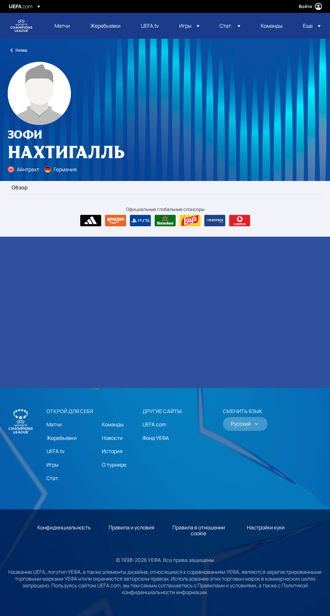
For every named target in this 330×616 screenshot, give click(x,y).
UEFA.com (154, 424)
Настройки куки (266, 527)
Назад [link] (21, 50)
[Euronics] (214, 220)
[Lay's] (190, 220)
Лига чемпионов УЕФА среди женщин (21, 26)
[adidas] (90, 220)
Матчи (54, 424)
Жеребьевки (61, 437)
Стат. (52, 478)
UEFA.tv (55, 451)
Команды (113, 424)
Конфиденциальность (64, 527)
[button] (189, 26)
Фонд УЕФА (155, 437)
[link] (62, 26)
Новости (112, 437)
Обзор (20, 188)
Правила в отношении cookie (198, 530)
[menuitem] (64, 26)
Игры (52, 464)
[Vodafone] (239, 220)
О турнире (114, 464)
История (112, 451)
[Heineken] (165, 220)
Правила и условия (131, 527)
